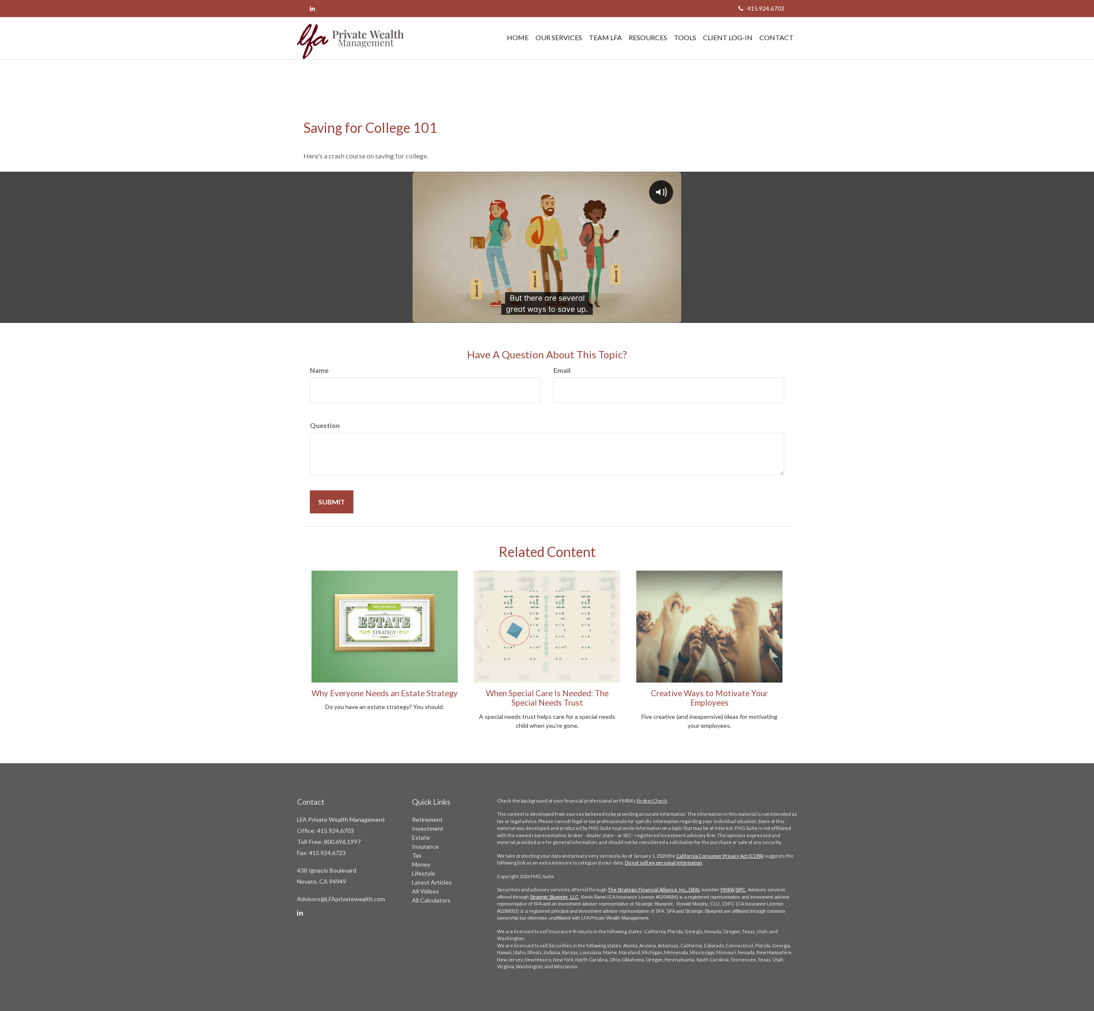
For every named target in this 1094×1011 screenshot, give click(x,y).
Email (562, 370)
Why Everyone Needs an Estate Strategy (385, 693)
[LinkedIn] (312, 8)
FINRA (727, 889)
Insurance (425, 846)
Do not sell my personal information (663, 862)
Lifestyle (423, 873)
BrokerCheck (652, 800)
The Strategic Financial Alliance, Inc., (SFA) (654, 889)
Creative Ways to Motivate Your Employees (709, 698)
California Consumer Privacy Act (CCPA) (720, 856)
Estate (421, 837)
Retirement (427, 819)
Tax (416, 855)
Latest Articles (432, 882)
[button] (558, 37)
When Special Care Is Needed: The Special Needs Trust (547, 698)
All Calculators (431, 900)
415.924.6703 (765, 8)
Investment (428, 828)
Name (319, 370)
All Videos (425, 891)
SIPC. (740, 889)
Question (325, 425)
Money (421, 864)
